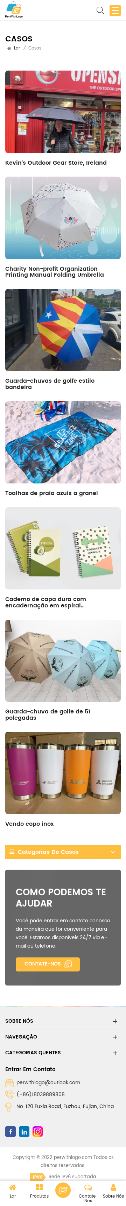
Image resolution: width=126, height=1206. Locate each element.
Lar (17, 48)
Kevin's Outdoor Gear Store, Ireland (56, 162)
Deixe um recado (63, 1190)
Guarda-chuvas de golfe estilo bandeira (49, 384)
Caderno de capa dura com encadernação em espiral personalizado (45, 605)
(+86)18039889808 (40, 1094)
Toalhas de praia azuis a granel (51, 493)
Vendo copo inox (29, 824)
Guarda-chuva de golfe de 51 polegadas (47, 715)
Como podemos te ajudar (61, 898)
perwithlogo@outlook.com (48, 1083)
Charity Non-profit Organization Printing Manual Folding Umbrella (54, 272)
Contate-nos (42, 964)
